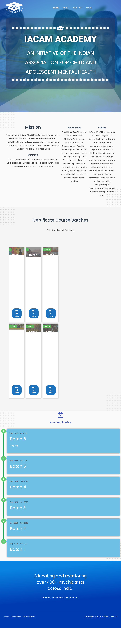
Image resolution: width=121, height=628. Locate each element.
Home (56, 8)
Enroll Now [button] (17, 313)
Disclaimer (16, 616)
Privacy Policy (29, 616)
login (89, 8)
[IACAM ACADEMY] (14, 7)
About (66, 8)
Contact (77, 8)
